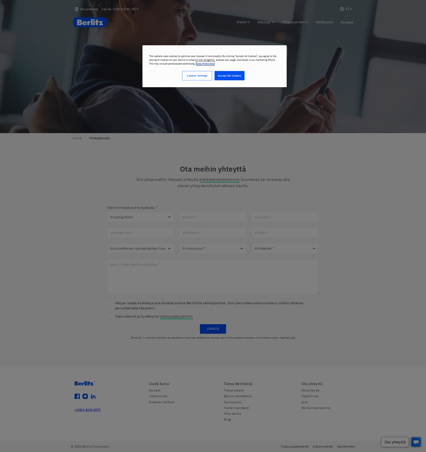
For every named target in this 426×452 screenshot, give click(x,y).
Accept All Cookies (229, 75)
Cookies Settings (197, 75)
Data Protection (205, 63)
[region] (214, 66)
